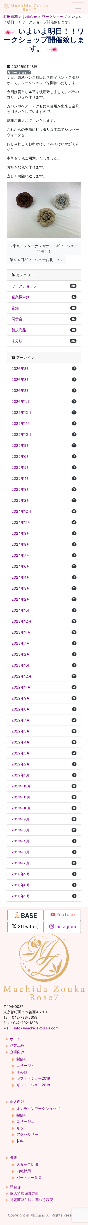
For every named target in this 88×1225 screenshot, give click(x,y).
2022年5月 (43, 731)
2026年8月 (43, 368)
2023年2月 (43, 654)
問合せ (15, 1187)
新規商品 (43, 330)
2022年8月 (43, 709)
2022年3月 (43, 753)
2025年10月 (43, 434)
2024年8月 (43, 544)
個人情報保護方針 (24, 1193)
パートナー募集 (29, 1177)
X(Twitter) (27, 926)
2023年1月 (43, 665)
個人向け (17, 1101)
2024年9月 (43, 533)
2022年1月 (43, 775)
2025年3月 (43, 489)
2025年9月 (43, 445)
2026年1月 (43, 401)
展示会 (43, 319)
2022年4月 (43, 742)
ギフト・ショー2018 (33, 1085)
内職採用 (23, 1171)
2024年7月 (43, 555)
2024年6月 (43, 566)
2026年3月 (43, 379)
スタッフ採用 (27, 1164)
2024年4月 (43, 577)
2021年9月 (43, 819)
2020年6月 (43, 885)
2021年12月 (43, 786)
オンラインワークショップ (38, 1108)
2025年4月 (43, 478)
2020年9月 (43, 874)
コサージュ (25, 1065)
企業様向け (43, 297)
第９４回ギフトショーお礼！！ (35, 259)
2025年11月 (43, 423)
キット (21, 1128)
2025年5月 (43, 467)
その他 (21, 1072)
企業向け (17, 1052)
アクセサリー (27, 1134)
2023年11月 (43, 632)
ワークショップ (20, 72)
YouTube (65, 914)
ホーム (15, 1039)
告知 (43, 308)
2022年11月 (43, 687)
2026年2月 (43, 390)
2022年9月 (43, 698)
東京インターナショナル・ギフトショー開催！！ (45, 248)
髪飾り (21, 1059)
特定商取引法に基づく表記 (31, 1199)
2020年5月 (43, 896)
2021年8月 (43, 830)
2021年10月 (43, 808)
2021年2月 (43, 863)
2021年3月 (43, 852)
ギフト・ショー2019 (33, 1078)
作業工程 (17, 1045)
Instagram (65, 926)
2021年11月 (43, 797)
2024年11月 (43, 522)
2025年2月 (43, 500)
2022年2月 (43, 764)
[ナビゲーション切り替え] (78, 6)
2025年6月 (43, 456)
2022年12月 (43, 676)
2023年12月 (43, 621)
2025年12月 (43, 412)
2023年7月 (43, 643)
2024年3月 (43, 588)
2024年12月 (43, 511)
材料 (20, 1141)
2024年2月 (43, 599)
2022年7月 (43, 720)
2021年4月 (43, 841)
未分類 (43, 341)
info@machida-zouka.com (36, 1028)
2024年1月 (43, 610)
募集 (13, 1157)
